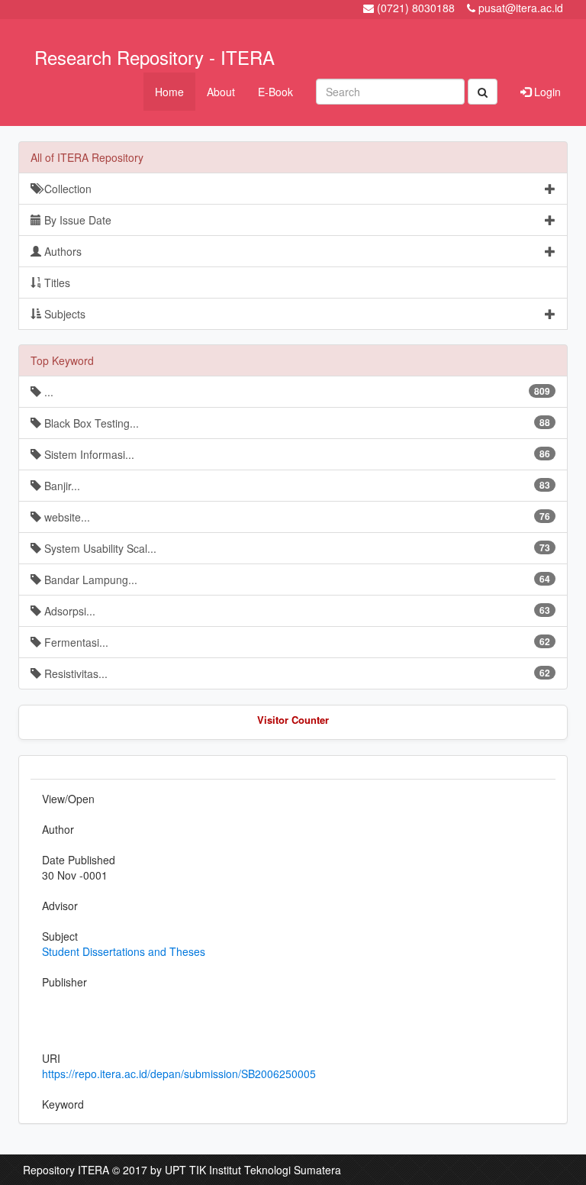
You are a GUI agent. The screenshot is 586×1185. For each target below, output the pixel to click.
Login (546, 91)
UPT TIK (185, 1169)
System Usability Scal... (295, 548)
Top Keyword (62, 360)
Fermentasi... (295, 642)
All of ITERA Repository (87, 157)
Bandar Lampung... (295, 579)
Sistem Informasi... (295, 454)
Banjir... (295, 485)
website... (295, 517)
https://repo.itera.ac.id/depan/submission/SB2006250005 (179, 1073)
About (221, 91)
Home (169, 91)
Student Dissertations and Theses (123, 951)
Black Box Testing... (295, 423)
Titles (55, 282)
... (295, 391)
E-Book (275, 91)
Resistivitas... (295, 673)
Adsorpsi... (295, 610)
